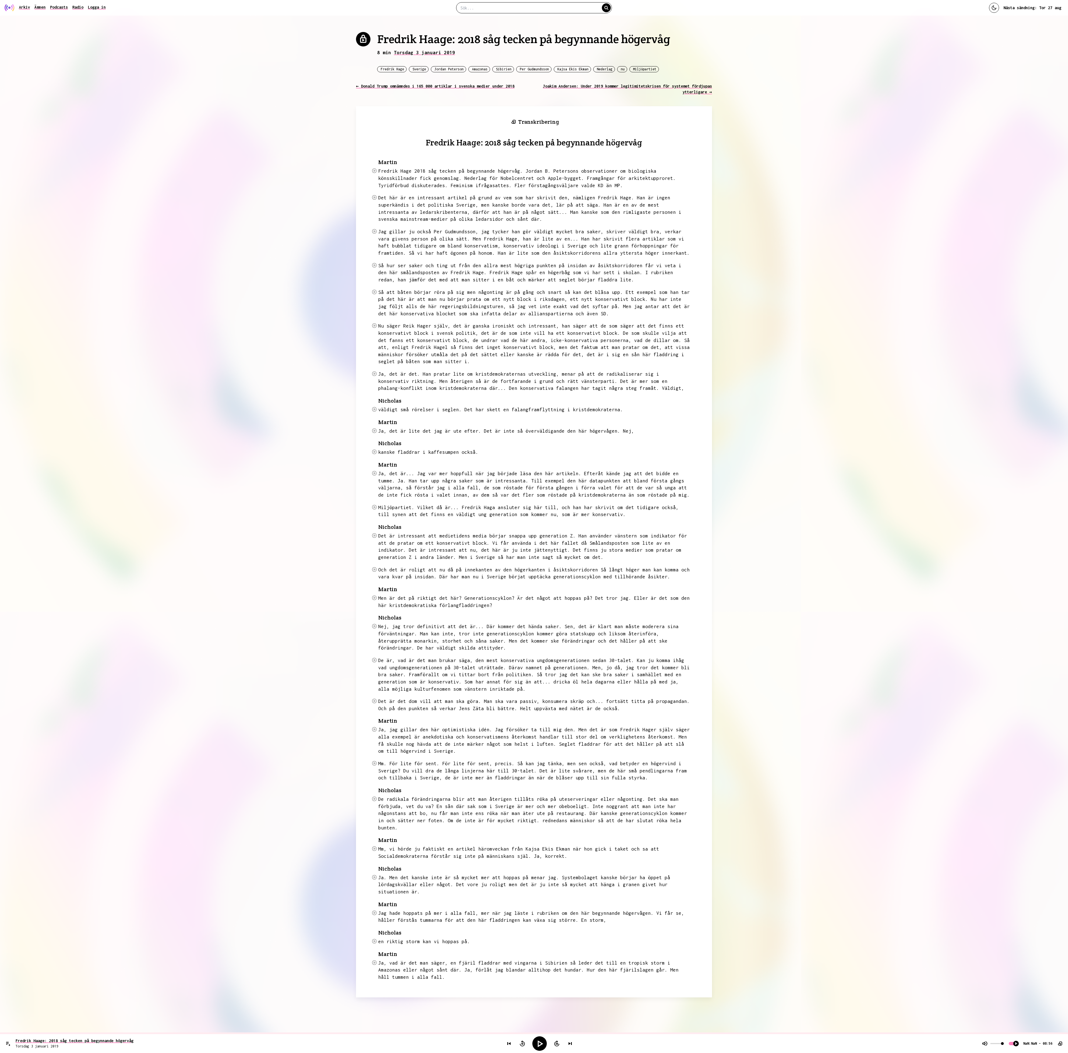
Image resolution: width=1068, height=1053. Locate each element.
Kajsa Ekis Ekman (573, 69)
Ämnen (40, 7)
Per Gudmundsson (534, 69)
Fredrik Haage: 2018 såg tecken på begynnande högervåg (75, 1040)
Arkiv (24, 7)
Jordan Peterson (449, 69)
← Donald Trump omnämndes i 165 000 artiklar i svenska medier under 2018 (435, 86)
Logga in (97, 7)
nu (623, 69)
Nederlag (604, 69)
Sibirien (503, 69)
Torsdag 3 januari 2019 (424, 52)
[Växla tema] (994, 8)
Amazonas (480, 69)
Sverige (419, 69)
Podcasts (59, 7)
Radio (77, 7)
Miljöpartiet (644, 69)
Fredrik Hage (392, 69)
